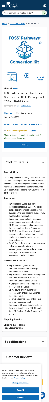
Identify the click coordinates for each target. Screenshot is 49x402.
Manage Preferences (20, 383)
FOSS (15, 88)
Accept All (20, 397)
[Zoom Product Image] (41, 43)
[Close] (37, 367)
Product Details (11, 124)
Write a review (26, 106)
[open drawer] (4, 6)
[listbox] (19, 82)
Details (33, 131)
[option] (11, 82)
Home (4, 24)
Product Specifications (31, 124)
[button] (44, 5)
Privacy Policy (19, 378)
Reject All (20, 390)
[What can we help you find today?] (44, 13)
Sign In (8, 113)
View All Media (40, 78)
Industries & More (17, 24)
